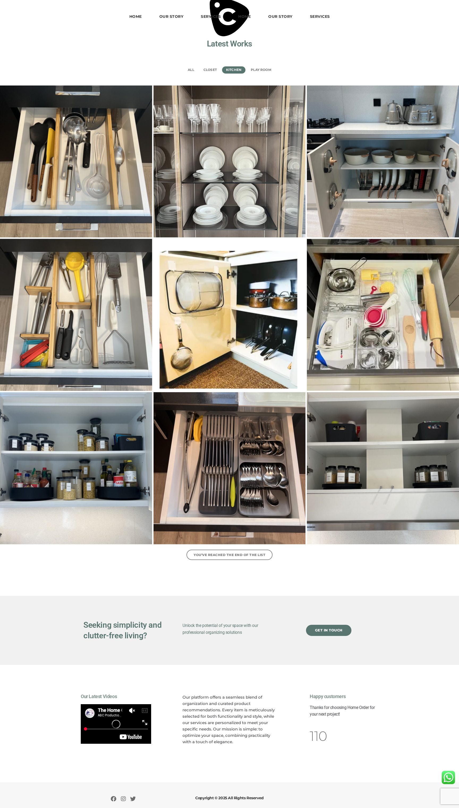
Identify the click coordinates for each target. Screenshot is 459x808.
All (191, 70)
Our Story (171, 16)
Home (135, 16)
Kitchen (233, 70)
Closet (210, 70)
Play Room (261, 70)
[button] (328, 630)
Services (211, 16)
